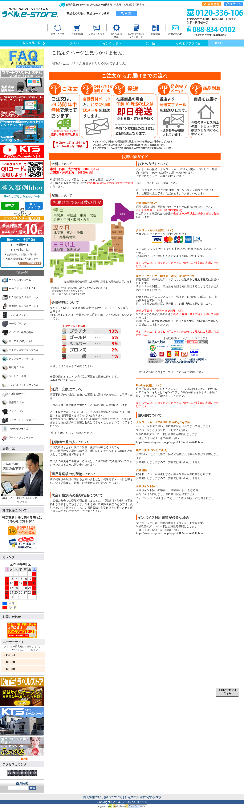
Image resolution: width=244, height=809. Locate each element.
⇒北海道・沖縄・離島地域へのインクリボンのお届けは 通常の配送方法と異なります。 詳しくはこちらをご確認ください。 (78, 291)
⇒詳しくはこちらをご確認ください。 (72, 366)
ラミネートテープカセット (23, 420)
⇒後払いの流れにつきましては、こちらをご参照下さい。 (170, 372)
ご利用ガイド (23, 244)
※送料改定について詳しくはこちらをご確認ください (82, 179)
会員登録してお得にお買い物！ (23, 254)
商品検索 (22, 783)
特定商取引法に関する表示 (143, 797)
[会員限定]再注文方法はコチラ (22, 258)
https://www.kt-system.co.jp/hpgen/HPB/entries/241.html (169, 442)
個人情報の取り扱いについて (102, 797)
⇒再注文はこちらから (63, 380)
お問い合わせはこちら (227, 691)
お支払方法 (21, 249)
